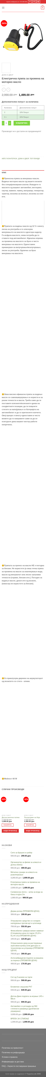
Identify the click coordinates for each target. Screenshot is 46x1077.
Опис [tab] (4, 172)
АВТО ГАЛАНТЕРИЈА (9, 158)
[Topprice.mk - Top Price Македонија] (23, 8)
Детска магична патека (10, 817)
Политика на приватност (12, 1048)
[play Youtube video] (23, 213)
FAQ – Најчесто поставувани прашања (19, 1066)
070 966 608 (23, 1)
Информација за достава (13, 1062)
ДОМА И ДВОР (7, 75)
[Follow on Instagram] (34, 1)
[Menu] (3, 8)
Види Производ (10, 831)
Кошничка (22, 123)
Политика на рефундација (13, 1053)
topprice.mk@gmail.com (12, 1)
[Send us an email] (38, 1)
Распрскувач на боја (32, 817)
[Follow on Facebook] (30, 1)
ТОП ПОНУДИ (35, 158)
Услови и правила (9, 1057)
